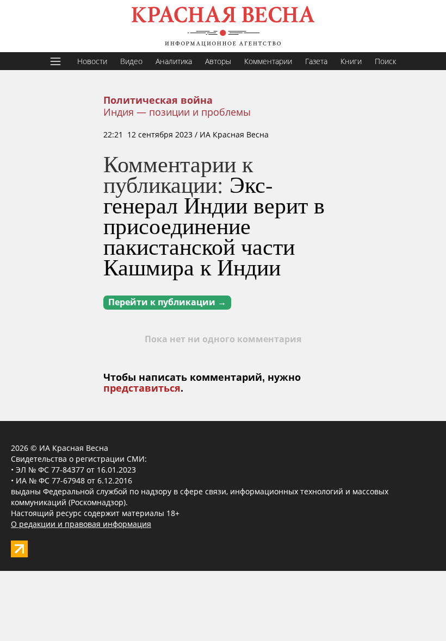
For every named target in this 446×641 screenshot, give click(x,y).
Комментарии (268, 61)
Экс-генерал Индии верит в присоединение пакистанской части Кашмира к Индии (214, 225)
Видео (131, 61)
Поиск (385, 61)
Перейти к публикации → (167, 302)
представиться (142, 388)
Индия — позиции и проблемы (177, 111)
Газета (316, 61)
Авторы (218, 61)
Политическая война (158, 100)
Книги (351, 61)
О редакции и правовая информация (81, 524)
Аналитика (174, 61)
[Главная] (223, 26)
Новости (92, 61)
